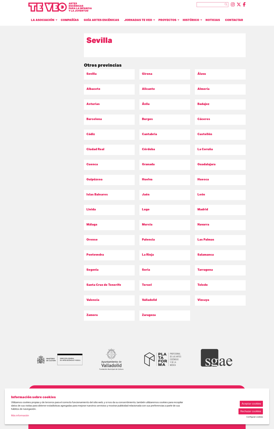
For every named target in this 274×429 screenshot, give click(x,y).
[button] (226, 4)
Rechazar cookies (250, 411)
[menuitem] (233, 5)
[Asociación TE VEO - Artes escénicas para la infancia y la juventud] (63, 8)
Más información (20, 415)
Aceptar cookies (251, 403)
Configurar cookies (254, 417)
